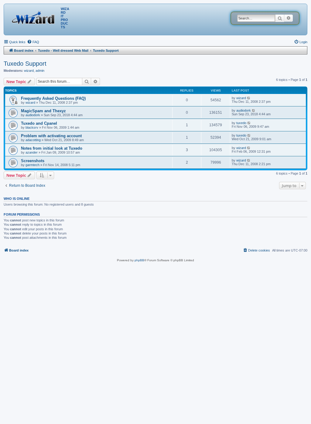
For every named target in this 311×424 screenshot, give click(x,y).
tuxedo (241, 123)
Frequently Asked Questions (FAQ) (53, 98)
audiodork (33, 115)
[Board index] (35, 16)
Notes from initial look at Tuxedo (51, 148)
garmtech (32, 165)
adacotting (33, 140)
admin (40, 70)
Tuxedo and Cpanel (39, 123)
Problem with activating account (51, 136)
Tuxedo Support (25, 63)
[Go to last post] (249, 98)
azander (32, 152)
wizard (29, 70)
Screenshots (32, 160)
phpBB (139, 260)
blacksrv (32, 127)
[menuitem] (33, 42)
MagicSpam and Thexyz (43, 111)
